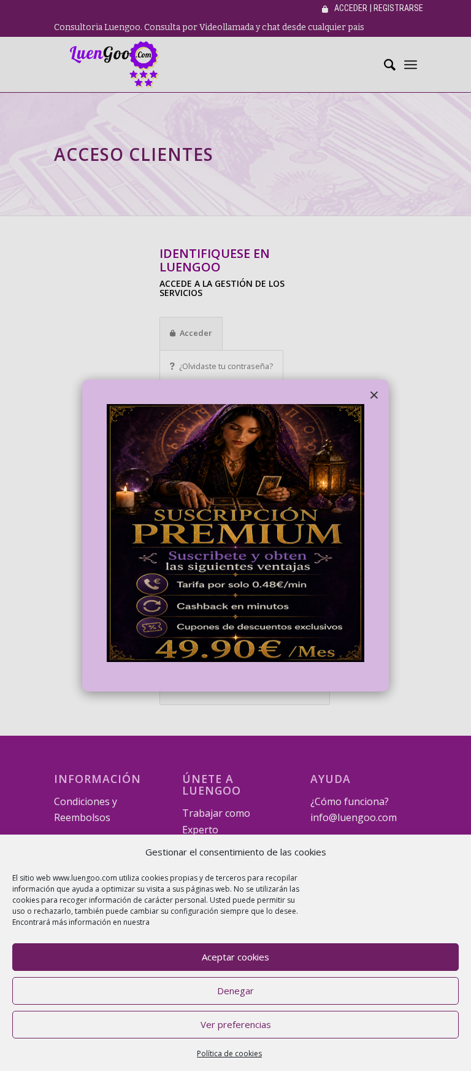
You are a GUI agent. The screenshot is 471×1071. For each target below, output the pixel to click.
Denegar (235, 990)
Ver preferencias (236, 1024)
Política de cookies (229, 1053)
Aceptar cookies (235, 957)
